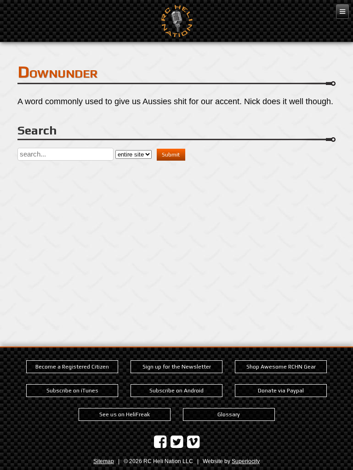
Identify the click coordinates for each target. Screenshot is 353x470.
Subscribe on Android (176, 390)
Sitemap (103, 461)
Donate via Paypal (281, 390)
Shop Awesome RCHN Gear (281, 367)
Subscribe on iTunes (72, 390)
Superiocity (246, 461)
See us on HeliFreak (124, 414)
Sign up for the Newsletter (176, 367)
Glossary (228, 414)
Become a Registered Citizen (72, 367)
